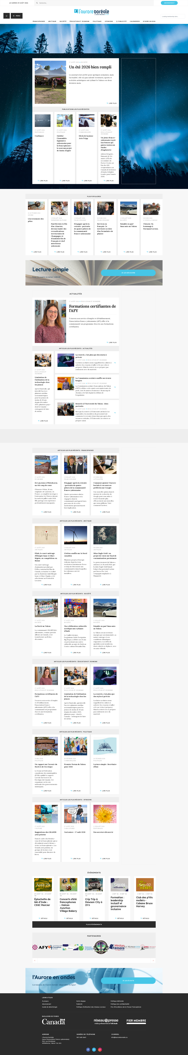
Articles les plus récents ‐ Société (75, 594)
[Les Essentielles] (70, 947)
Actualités (76, 294)
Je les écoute (128, 981)
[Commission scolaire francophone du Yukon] (55, 947)
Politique (97, 21)
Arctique (52, 21)
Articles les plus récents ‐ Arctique (76, 521)
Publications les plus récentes (75, 109)
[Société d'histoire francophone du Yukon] (101, 947)
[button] (17, 16)
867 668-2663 (81, 1037)
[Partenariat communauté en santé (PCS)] (85, 947)
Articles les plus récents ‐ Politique (75, 732)
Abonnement (169, 3)
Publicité (122, 21)
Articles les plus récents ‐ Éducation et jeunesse (75, 661)
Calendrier (135, 21)
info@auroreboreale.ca (119, 1037)
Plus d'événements (94, 924)
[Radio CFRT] (148, 947)
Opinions (109, 21)
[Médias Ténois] (116, 947)
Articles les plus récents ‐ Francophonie (76, 450)
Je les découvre (128, 273)
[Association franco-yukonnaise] (40, 947)
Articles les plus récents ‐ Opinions (76, 800)
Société (63, 21)
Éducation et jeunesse (79, 21)
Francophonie (39, 21)
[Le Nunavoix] (132, 947)
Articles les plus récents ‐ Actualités (75, 348)
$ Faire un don (149, 21)
